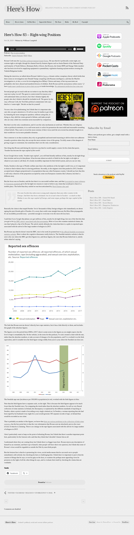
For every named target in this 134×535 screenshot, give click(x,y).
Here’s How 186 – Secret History (101, 203)
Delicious (30, 493)
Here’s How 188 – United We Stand (102, 198)
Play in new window (18, 53)
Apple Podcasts (17, 56)
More (30, 56)
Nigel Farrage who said (60, 186)
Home (7, 22)
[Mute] (74, 49)
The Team (58, 22)
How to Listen (19, 22)
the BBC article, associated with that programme (31, 221)
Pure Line (92, 522)
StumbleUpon (40, 493)
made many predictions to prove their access (23, 86)
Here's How (23, 8)
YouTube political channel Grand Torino (34, 61)
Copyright (85, 22)
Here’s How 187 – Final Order (100, 200)
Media (67, 22)
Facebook (20, 493)
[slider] (80, 48)
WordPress (125, 522)
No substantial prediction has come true (69, 86)
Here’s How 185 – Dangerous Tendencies (104, 205)
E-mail (50, 493)
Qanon (45, 76)
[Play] (7, 49)
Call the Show (31, 22)
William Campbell (30, 40)
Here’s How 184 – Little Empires (101, 208)
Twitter (11, 493)
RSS (25, 56)
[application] (44, 49)
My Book (75, 22)
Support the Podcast (45, 22)
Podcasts (48, 482)
